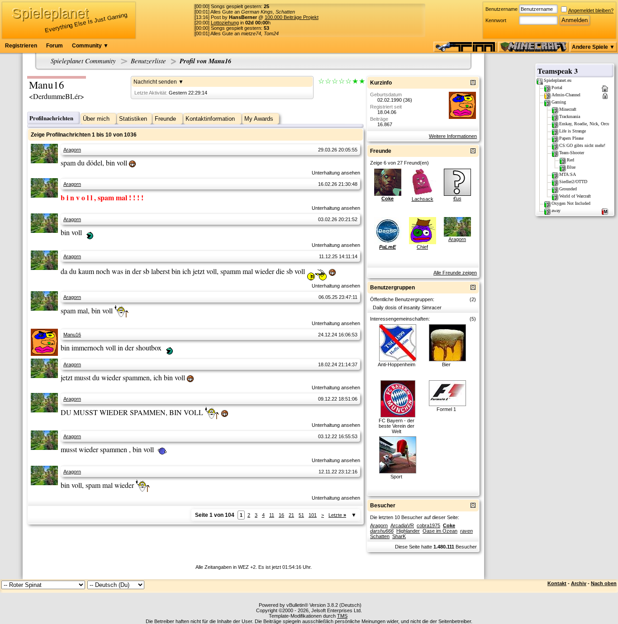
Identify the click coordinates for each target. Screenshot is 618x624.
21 (291, 515)
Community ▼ (90, 46)
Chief (422, 247)
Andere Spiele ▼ (593, 47)
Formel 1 (446, 409)
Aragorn (72, 149)
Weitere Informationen (453, 136)
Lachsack (422, 199)
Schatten (380, 536)
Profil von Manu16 (205, 61)
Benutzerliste (148, 60)
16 (281, 515)
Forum (54, 46)
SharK (399, 536)
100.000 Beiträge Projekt (292, 17)
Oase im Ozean (440, 531)
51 (301, 515)
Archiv (578, 583)
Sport (396, 476)
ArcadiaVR (402, 525)
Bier (446, 364)
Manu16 (72, 334)
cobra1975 (428, 525)
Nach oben (604, 583)
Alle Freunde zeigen (455, 272)
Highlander (408, 531)
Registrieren (21, 46)
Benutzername (501, 9)
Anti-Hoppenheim (396, 364)
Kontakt (556, 583)
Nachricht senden (155, 82)
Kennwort (495, 20)
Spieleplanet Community (83, 60)
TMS (342, 616)
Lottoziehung (225, 22)
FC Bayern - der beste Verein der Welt (396, 426)
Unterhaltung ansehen (336, 172)
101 (313, 515)
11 (271, 515)
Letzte (337, 515)
